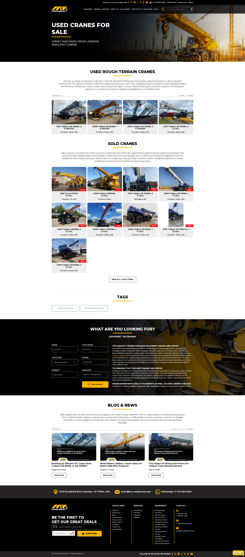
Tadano (123, 355)
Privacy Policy (117, 520)
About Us (115, 9)
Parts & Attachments (162, 543)
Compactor (159, 539)
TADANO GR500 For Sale (93, 308)
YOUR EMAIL (88, 345)
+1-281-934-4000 (182, 516)
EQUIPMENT (88, 9)
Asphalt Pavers (160, 536)
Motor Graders (160, 517)
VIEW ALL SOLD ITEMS (122, 279)
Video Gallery (117, 517)
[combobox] (65, 362)
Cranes (157, 534)
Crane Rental (116, 529)
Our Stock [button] (147, 9)
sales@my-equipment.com (184, 531)
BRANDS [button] (97, 9)
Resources (182, 2)
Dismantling (137, 510)
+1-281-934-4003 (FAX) (184, 523)
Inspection (137, 515)
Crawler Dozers (160, 524)
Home (174, 429)
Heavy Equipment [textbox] (60, 362)
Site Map (115, 524)
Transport (136, 513)
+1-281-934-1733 (181, 514)
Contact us (137, 9)
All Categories (160, 510)
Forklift (157, 529)
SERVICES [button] (105, 9)
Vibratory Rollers (160, 531)
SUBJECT (56, 370)
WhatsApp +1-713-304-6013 (176, 491)
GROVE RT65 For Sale (65, 308)
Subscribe (171, 2)
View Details (69, 198)
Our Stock (158, 513)
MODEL (85, 357)
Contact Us (116, 527)
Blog (191, 2)
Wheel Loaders (160, 515)
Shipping (136, 517)
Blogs (181, 429)
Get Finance (125, 9)
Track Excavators (161, 520)
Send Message (97, 384)
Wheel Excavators (161, 522)
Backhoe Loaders (161, 527)
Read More (59, 475)
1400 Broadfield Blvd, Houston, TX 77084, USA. (84, 491)
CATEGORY (57, 357)
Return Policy (117, 522)
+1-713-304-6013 (158, 2)
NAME (54, 345)
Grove (114, 355)
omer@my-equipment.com (136, 491)
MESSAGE (86, 370)
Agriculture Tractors (162, 541)
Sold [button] (156, 9)
